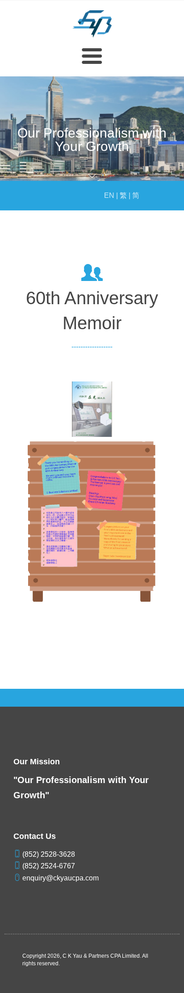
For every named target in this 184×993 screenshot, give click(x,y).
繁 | (125, 195)
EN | (111, 195)
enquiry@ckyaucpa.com (60, 878)
